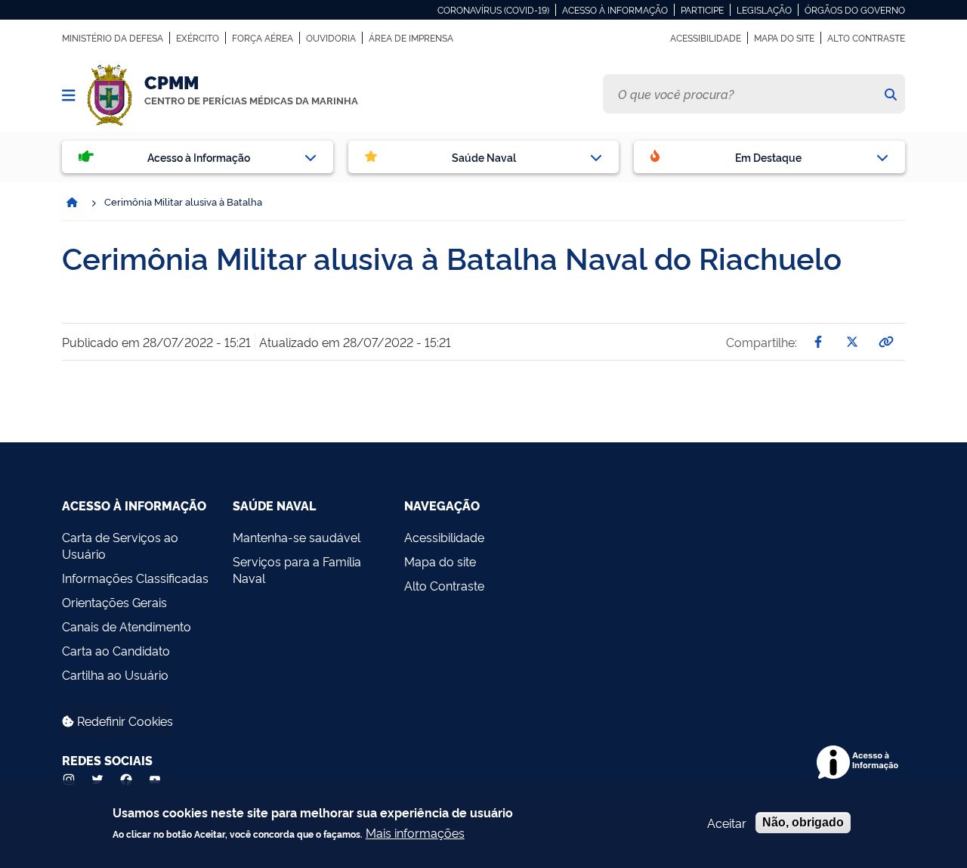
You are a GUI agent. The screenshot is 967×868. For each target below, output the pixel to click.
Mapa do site (784, 38)
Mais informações (415, 832)
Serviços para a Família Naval (297, 569)
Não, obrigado (803, 822)
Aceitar (726, 822)
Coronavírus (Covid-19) (493, 10)
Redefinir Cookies (123, 720)
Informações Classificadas (135, 577)
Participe (702, 10)
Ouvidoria (331, 38)
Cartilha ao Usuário (115, 674)
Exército (197, 38)
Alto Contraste (866, 38)
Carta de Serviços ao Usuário (120, 545)
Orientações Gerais (114, 602)
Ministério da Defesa (112, 38)
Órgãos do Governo (855, 10)
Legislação (764, 10)
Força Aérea (262, 38)
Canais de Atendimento (126, 626)
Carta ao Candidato (116, 650)
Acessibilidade (705, 38)
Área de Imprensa (411, 38)
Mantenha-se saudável (296, 537)
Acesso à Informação (615, 10)
